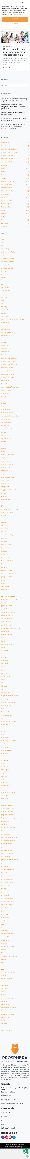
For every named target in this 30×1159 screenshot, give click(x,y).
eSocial (3, 516)
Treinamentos (5, 1112)
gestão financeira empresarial (10, 628)
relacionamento (6, 940)
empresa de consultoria (8, 477)
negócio (3, 773)
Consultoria (5, 355)
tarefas (3, 995)
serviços (3, 966)
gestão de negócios (7, 615)
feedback (4, 538)
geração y (4, 580)
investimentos (5, 663)
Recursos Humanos (7, 934)
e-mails (3, 448)
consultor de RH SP (7, 348)
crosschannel (5, 409)
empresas (4, 483)
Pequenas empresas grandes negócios (13, 818)
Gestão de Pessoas (7, 618)
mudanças (4, 760)
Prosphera (4, 914)
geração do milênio (7, 577)
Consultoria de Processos (9, 364)
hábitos (3, 638)
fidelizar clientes (6, 545)
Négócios (4, 776)
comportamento (6, 326)
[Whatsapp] (26, 1151)
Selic (2, 963)
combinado (4, 316)
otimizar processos (7, 805)
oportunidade (5, 786)
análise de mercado (7, 268)
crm (2, 406)
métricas (4, 744)
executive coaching (7, 535)
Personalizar (15, 23)
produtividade (5, 892)
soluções (4, 988)
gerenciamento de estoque (9, 599)
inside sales (4, 651)
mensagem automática (8, 721)
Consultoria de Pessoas (8, 361)
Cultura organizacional (8, 413)
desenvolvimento (6, 422)
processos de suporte (8, 876)
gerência (4, 590)
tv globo (3, 1020)
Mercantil (4, 731)
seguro (3, 959)
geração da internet (7, 573)
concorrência (5, 336)
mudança (4, 757)
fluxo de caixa (5, 557)
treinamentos (5, 1017)
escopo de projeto (7, 512)
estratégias (4, 528)
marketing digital (6, 705)
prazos (3, 863)
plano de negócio (6, 850)
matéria (3, 709)
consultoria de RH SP (7, 371)
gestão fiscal (5, 631)
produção (4, 889)
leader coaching (6, 676)
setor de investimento (8, 972)
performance (5, 821)
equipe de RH (5, 500)
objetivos (4, 779)
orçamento (4, 789)
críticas (3, 403)
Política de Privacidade (8, 1128)
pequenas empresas (7, 815)
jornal (3, 670)
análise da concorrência (8, 258)
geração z (4, 583)
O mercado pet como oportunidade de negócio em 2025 (13, 120)
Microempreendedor (7, 750)
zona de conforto (6, 1030)
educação (4, 451)
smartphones (5, 982)
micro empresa (6, 747)
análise (3, 255)
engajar (3, 493)
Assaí (2, 274)
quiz (2, 924)
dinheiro (4, 442)
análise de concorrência (8, 262)
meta (2, 734)
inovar (3, 647)
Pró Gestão (4, 1116)
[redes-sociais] (3, 1137)
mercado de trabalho (8, 728)
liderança (4, 686)
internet (3, 654)
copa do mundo (6, 390)
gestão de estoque (7, 609)
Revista (3, 950)
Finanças (4, 551)
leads (3, 680)
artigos (3, 271)
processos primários (7, 882)
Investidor (4, 657)
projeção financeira (7, 908)
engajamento (5, 487)
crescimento (5, 393)
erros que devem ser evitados (10, 509)
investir (3, 667)
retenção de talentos (7, 946)
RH (2, 953)
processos (4, 873)
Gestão (3, 602)
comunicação (5, 329)
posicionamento (6, 856)
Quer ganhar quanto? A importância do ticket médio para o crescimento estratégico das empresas (13, 126)
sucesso (3, 991)
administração (5, 249)
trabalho (4, 1001)
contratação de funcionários (10, 387)
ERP (2, 506)
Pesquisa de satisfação (8, 827)
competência (5, 323)
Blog (2, 1124)
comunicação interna (8, 332)
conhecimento (5, 345)
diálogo (3, 432)
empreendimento (6, 467)
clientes (3, 300)
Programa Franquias (7, 905)
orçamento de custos (8, 792)
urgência (4, 1024)
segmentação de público (9, 956)
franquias (4, 567)
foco (2, 564)
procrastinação (6, 885)
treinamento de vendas (8, 1011)
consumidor (5, 381)
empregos (4, 471)
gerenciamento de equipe (9, 596)
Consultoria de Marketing (9, 358)
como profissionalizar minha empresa (13, 319)
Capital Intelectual (6, 291)
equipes (3, 503)
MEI (2, 718)
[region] (15, 15)
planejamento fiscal (7, 844)
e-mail (3, 445)
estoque (3, 522)
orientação (4, 799)
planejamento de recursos (9, 837)
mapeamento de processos (9, 696)
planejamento (5, 834)
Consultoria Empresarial (8, 377)
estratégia (4, 525)
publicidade (5, 918)
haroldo (3, 641)
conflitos (4, 342)
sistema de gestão (7, 979)
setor (3, 969)
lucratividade (5, 692)
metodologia (5, 737)
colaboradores (5, 310)
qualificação (5, 921)
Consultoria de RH (7, 368)
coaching (4, 307)
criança (3, 397)
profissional (5, 895)
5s (2, 242)
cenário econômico (7, 294)
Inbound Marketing (7, 644)
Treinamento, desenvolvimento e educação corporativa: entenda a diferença (14, 100)
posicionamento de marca (9, 860)
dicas (2, 435)
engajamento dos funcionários (10, 490)
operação (4, 782)
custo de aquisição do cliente (10, 416)
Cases (3, 1120)
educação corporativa (8, 454)
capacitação (5, 287)
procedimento (5, 866)
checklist (4, 297)
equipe (3, 496)
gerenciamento (6, 593)
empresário (5, 480)
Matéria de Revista (7, 712)
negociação (4, 766)
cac (2, 284)
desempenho (5, 419)
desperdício (5, 426)
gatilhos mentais (6, 570)
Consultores (5, 352)
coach (3, 303)
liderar (3, 689)
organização (5, 795)
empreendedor (6, 458)
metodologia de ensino (8, 741)
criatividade (5, 400)
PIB (2, 831)
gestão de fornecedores (8, 612)
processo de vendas (7, 869)
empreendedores (6, 461)
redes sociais (5, 937)
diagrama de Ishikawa (8, 429)
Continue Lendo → (9, 68)
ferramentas (5, 541)
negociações (5, 770)
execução (4, 532)
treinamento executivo (8, 1014)
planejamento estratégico (9, 840)
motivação (4, 754)
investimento (5, 660)
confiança (4, 339)
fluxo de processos (7, 561)
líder (2, 683)
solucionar (4, 985)
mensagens (4, 725)
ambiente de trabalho (8, 252)
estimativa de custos (7, 519)
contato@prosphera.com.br (14, 1104)
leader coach (5, 673)
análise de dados (6, 265)
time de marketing (7, 998)
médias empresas (6, 715)
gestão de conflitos (7, 606)
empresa (4, 474)
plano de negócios (7, 853)
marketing (4, 699)
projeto (3, 911)
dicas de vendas (6, 438)
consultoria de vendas (8, 374)
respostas (4, 943)
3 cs (2, 239)
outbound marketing (7, 808)
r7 (2, 927)
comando (4, 313)
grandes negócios (6, 635)
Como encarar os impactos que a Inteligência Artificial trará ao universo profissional (13, 107)
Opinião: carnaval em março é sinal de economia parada (13, 114)
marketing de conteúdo (8, 702)
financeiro (4, 554)
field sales (4, 548)
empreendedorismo (7, 464)
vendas (3, 1027)
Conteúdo (4, 384)
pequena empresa (7, 811)
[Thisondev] (23, 1147)
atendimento (5, 281)
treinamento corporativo (9, 1008)
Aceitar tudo (15, 18)
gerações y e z (5, 586)
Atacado (3, 278)
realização (4, 930)
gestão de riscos (6, 622)
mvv (2, 763)
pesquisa (4, 824)
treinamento (5, 1004)
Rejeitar (15, 28)
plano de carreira (6, 847)
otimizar (3, 802)
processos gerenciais (7, 879)
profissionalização (7, 898)
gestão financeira (6, 625)
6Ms (2, 245)
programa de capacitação (9, 901)
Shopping (4, 975)
